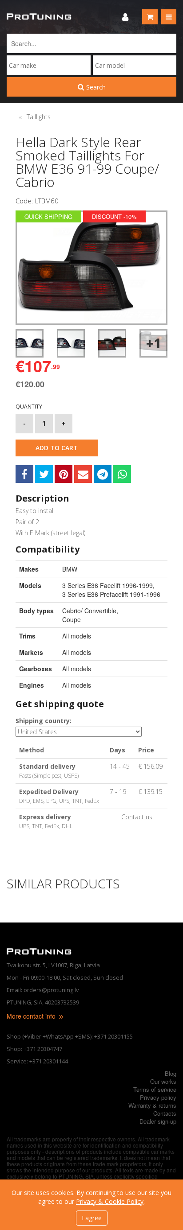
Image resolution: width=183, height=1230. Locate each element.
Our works (163, 1081)
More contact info (32, 1016)
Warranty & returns (152, 1105)
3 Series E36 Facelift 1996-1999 (107, 585)
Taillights (39, 117)
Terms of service (154, 1089)
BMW (69, 568)
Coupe (71, 619)
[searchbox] (48, 65)
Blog (170, 1073)
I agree (92, 1218)
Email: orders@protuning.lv (43, 990)
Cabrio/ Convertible (89, 610)
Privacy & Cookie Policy (109, 1201)
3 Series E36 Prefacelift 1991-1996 (111, 594)
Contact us (136, 817)
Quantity (29, 406)
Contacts (164, 1113)
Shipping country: (44, 720)
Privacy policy (158, 1097)
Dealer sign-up (157, 1121)
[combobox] (49, 65)
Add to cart (57, 448)
